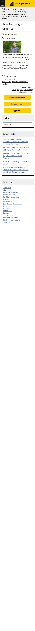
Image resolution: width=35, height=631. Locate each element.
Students (6, 222)
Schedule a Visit (17, 104)
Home (3, 14)
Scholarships (8, 215)
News (6, 38)
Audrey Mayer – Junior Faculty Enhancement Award (22, 91)
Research (12, 38)
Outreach (6, 208)
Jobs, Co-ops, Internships (12, 204)
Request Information (17, 97)
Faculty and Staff (9, 195)
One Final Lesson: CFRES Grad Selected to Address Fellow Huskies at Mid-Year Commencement (15, 169)
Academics (7, 188)
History (6, 199)
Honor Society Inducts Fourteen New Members (15, 83)
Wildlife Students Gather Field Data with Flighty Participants (16, 149)
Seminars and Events (10, 218)
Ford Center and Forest (11, 197)
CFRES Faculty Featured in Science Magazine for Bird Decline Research (15, 155)
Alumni (5, 190)
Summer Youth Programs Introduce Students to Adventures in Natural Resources (15, 141)
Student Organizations (11, 220)
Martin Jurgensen (10, 76)
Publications (7, 211)
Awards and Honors (10, 192)
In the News (7, 201)
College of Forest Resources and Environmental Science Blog (15, 10)
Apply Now (17, 111)
